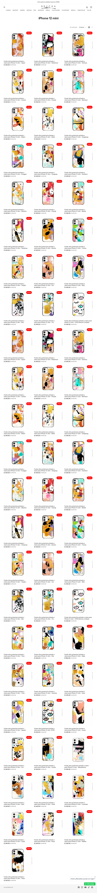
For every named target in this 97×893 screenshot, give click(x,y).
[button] (82, 27)
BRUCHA (10, 887)
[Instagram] (82, 887)
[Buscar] (4, 7)
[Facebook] (79, 887)
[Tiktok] (89, 887)
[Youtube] (85, 887)
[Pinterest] (92, 887)
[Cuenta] (87, 7)
